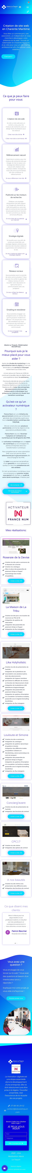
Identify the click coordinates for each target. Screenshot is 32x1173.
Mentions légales (16, 1166)
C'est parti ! (8, 56)
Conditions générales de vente (16, 1169)
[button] (20, 7)
